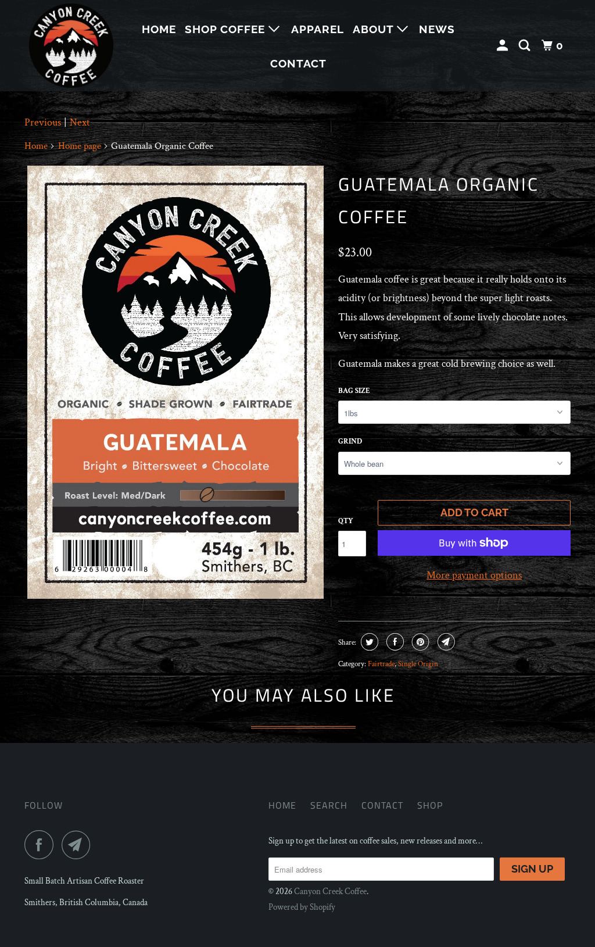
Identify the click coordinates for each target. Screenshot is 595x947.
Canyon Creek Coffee (330, 891)
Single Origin (418, 664)
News (437, 29)
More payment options (474, 575)
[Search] (526, 46)
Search (328, 805)
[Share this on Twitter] (368, 642)
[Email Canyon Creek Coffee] (79, 844)
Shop (430, 805)
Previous (42, 122)
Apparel (317, 29)
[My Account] (503, 46)
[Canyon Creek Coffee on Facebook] (41, 844)
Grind (350, 441)
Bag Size (354, 391)
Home (159, 29)
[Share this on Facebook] (393, 642)
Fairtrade (381, 664)
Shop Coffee (226, 29)
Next (80, 122)
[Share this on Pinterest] (419, 642)
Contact (298, 63)
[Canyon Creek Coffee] (70, 45)
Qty (345, 521)
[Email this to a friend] (445, 642)
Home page (79, 146)
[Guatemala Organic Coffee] (175, 382)
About (375, 29)
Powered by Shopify (301, 907)
